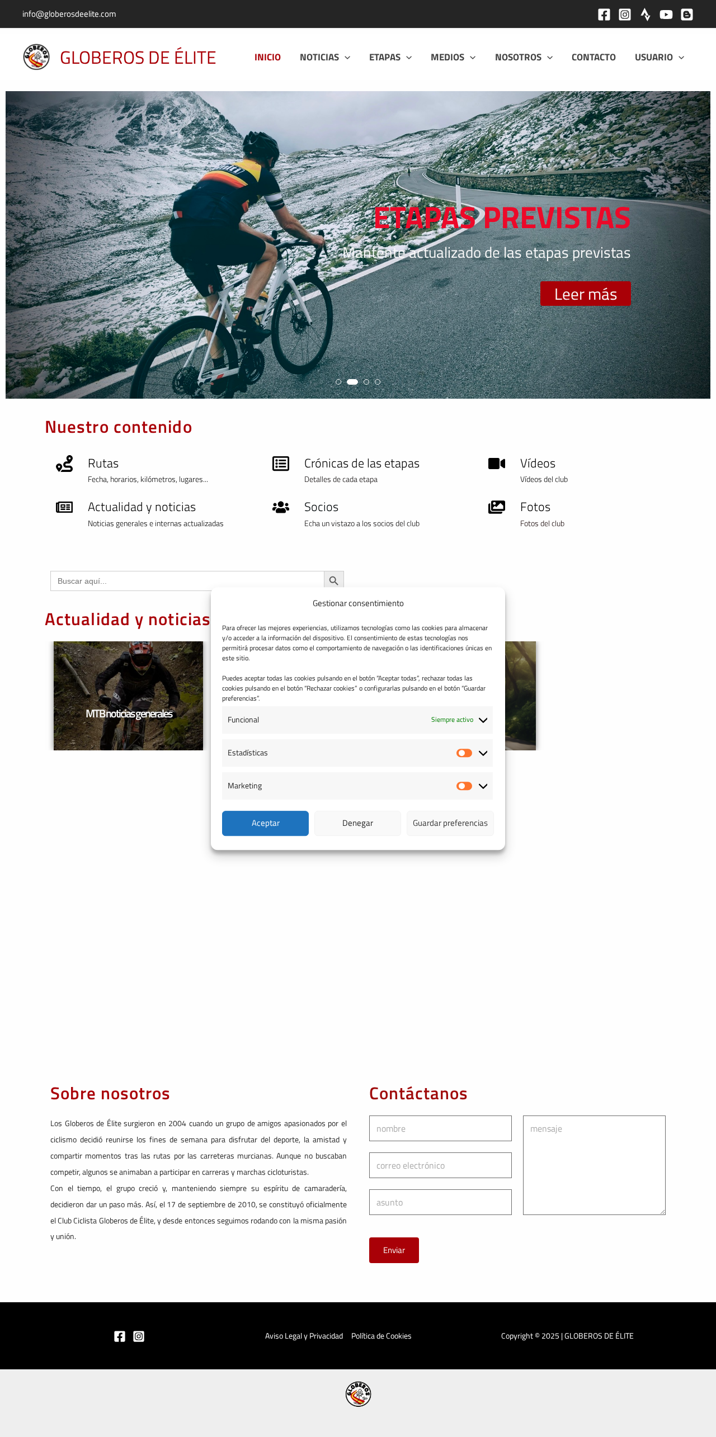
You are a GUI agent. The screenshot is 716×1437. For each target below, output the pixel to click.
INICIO (268, 57)
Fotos (535, 506)
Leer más (585, 293)
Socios (321, 506)
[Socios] (280, 507)
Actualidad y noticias (142, 506)
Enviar (394, 1250)
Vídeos (537, 462)
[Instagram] (625, 14)
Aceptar (266, 822)
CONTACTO (594, 57)
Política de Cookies (381, 1335)
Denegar (357, 822)
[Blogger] (687, 14)
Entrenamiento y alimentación (173, 713)
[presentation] (24, 249)
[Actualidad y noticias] (64, 507)
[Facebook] (604, 14)
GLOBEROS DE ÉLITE (138, 57)
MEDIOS (447, 57)
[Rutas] (64, 463)
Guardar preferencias (450, 822)
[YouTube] (666, 14)
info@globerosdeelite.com (69, 13)
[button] (344, 57)
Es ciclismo (506, 713)
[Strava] (645, 14)
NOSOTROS (518, 57)
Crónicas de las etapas (362, 462)
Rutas (103, 462)
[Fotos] (496, 507)
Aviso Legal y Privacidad (304, 1335)
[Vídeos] (496, 463)
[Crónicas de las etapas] (280, 463)
